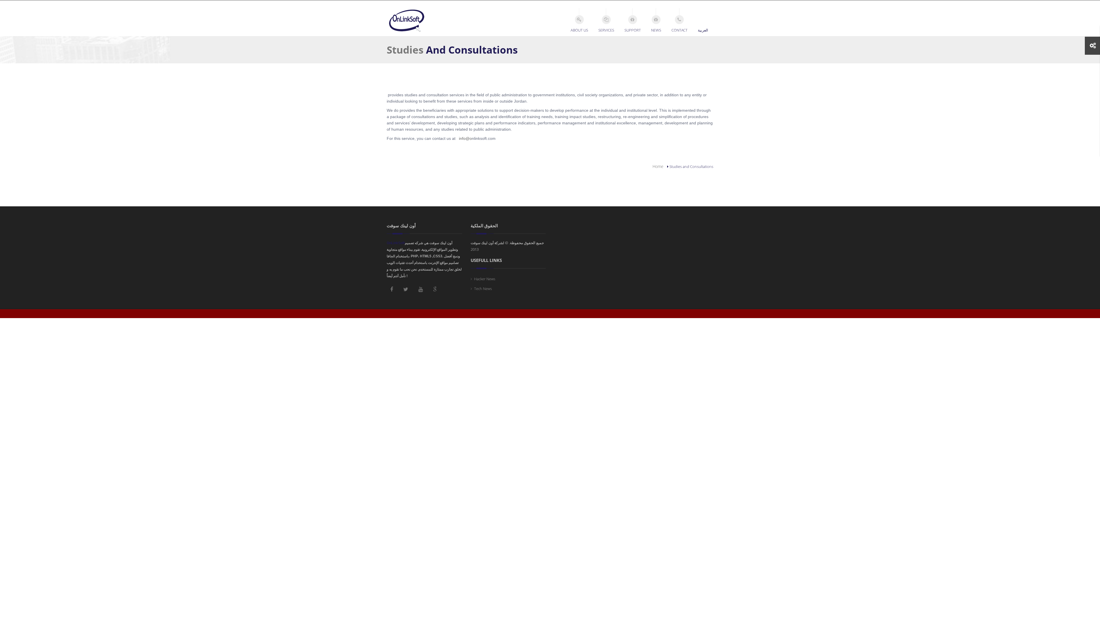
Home (658, 166)
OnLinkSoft (396, 243)
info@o (465, 138)
